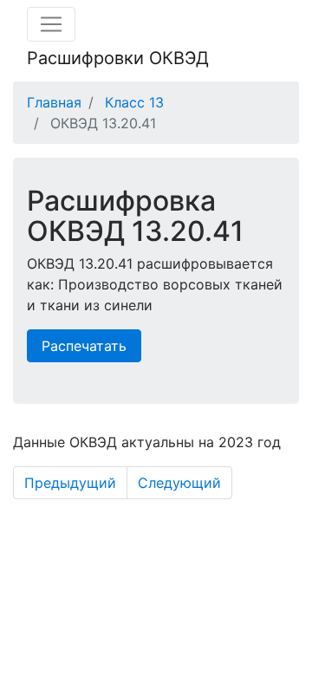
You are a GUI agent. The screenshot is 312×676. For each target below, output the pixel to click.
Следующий (179, 482)
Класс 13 (134, 102)
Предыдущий (70, 482)
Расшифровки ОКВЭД (118, 58)
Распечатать (84, 345)
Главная (54, 102)
